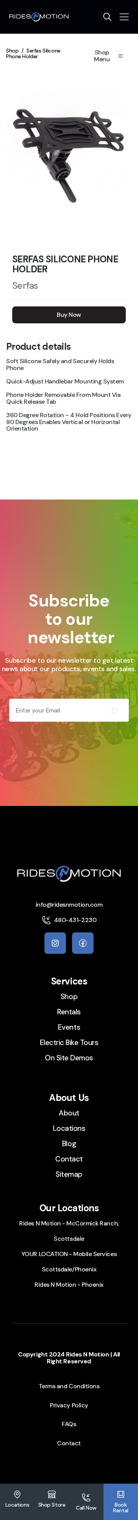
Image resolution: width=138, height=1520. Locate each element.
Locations (69, 1128)
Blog (69, 1143)
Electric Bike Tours (69, 1042)
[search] (107, 16)
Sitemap (69, 1174)
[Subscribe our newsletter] (115, 710)
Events (69, 1027)
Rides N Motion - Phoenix (68, 1285)
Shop (12, 50)
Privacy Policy (69, 1405)
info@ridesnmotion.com (69, 905)
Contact (69, 1159)
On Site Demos (69, 1058)
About (69, 1113)
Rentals (69, 1012)
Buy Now (69, 315)
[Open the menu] (124, 17)
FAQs (69, 1424)
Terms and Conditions (69, 1386)
